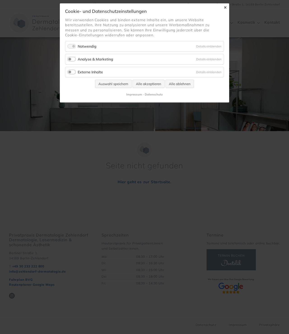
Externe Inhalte (90, 72)
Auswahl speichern (113, 84)
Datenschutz (154, 94)
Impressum (134, 94)
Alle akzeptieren (148, 84)
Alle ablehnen (180, 84)
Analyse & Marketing (95, 59)
